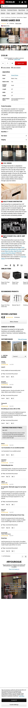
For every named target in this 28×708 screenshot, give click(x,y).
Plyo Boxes (13, 17)
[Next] (26, 556)
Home (2, 17)
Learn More (21, 696)
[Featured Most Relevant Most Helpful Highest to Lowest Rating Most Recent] (19, 356)
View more (4, 335)
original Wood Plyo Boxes (8, 253)
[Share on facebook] (10, 265)
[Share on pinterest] (18, 265)
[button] (2, 6)
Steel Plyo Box (18, 251)
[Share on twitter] (14, 265)
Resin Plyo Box (9, 251)
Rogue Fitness (14, 75)
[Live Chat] (20, 2)
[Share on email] (21, 265)
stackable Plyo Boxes (16, 249)
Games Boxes (20, 17)
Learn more (17, 59)
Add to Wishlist (6, 67)
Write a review (18, 23)
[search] (14, 6)
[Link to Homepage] (10, 2)
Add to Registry (17, 67)
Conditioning (7, 17)
